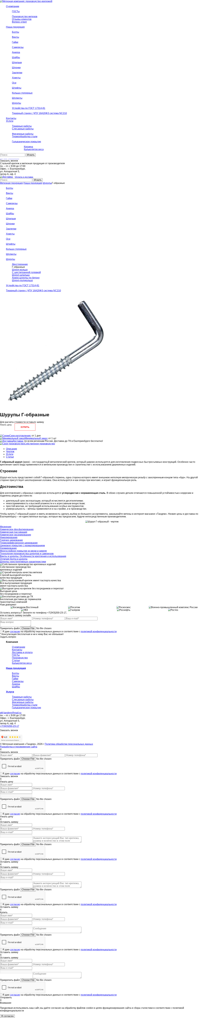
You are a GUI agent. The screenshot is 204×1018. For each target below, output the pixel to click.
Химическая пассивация (13, 532)
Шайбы (10, 213)
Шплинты (11, 254)
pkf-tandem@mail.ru (10, 712)
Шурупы (47, 183)
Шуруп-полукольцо (22, 280)
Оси (8, 239)
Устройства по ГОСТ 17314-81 (22, 285)
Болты (9, 188)
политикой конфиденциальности (99, 631)
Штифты (10, 244)
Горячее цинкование (11, 540)
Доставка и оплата (22, 652)
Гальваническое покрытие (26, 707)
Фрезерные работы (22, 702)
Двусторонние (20, 264)
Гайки (9, 198)
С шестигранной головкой (26, 272)
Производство (20, 657)
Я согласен (7, 1016)
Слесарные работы (23, 699)
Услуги (9, 454)
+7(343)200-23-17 (9, 726)
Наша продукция (32, 183)
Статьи (10, 457)
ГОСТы (16, 655)
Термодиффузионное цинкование (19, 543)
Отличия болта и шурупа (13, 559)
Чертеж (10, 451)
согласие (15, 631)
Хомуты (10, 234)
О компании (18, 647)
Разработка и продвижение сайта (18, 746)
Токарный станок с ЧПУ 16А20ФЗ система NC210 (33, 290)
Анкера (10, 208)
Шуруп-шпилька (21, 275)
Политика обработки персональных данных (69, 744)
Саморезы (12, 203)
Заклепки (11, 228)
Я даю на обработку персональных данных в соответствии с (60, 631)
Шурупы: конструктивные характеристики (23, 561)
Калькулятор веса (22, 663)
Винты (9, 193)
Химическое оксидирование (15, 534)
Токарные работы (22, 697)
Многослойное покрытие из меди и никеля (23, 551)
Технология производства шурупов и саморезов (27, 553)
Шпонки (10, 223)
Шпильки (11, 218)
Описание (11, 449)
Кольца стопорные (16, 249)
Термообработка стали (24, 705)
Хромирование (8, 548)
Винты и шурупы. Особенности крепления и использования (33, 556)
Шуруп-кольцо (20, 269)
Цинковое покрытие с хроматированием (22, 545)
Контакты (17, 649)
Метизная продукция (11, 183)
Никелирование (8, 537)
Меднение (5, 526)
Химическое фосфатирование (17, 529)
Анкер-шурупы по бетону (26, 277)
